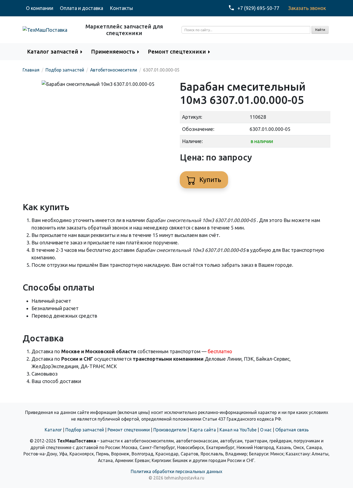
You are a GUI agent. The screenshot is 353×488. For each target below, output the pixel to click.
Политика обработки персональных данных (176, 471)
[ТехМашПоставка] (45, 29)
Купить (209, 179)
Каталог (53, 429)
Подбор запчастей (84, 429)
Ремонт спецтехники (129, 429)
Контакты (121, 8)
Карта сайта (203, 429)
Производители (169, 429)
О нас (266, 429)
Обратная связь (292, 429)
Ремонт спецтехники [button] (177, 51)
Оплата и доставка (81, 8)
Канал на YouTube (238, 429)
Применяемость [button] (113, 51)
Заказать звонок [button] (307, 8)
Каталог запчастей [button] (52, 51)
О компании (39, 8)
